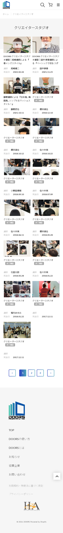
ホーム (6, 14)
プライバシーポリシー (21, 494)
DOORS (27, 522)
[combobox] (44, 5)
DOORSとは (16, 447)
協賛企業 (14, 465)
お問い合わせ (17, 474)
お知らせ (14, 456)
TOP (11, 430)
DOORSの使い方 (19, 438)
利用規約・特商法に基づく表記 (26, 485)
